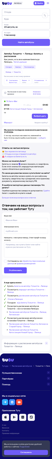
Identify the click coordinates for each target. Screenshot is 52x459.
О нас (4, 425)
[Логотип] (7, 3)
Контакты (5, 431)
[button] (5, 402)
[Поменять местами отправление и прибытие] (44, 15)
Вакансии (5, 428)
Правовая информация (10, 433)
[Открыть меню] (48, 3)
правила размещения (25, 263)
